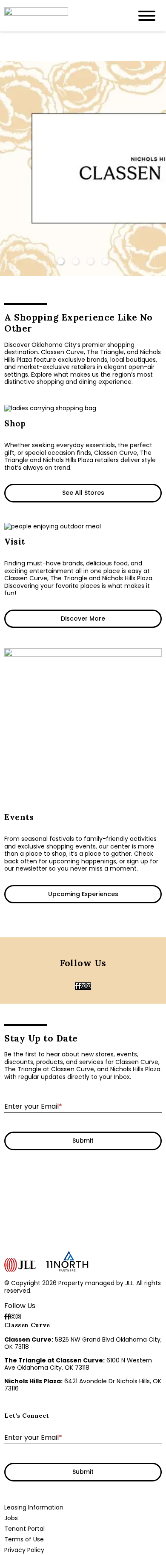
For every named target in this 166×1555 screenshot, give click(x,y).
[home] (61, 15)
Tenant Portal (24, 1528)
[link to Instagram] (83, 986)
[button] (161, 168)
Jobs (11, 1518)
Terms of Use (24, 1539)
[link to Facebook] (76, 986)
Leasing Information (33, 1507)
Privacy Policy (24, 1550)
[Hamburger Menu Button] (147, 15)
